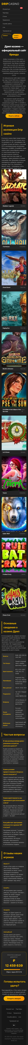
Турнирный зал (7, 31)
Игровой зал (12, 9)
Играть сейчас (14, 116)
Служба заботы (7, 23)
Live (4, 27)
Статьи (5, 16)
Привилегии (6, 20)
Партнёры (5, 13)
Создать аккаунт (16, 36)
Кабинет (5, 35)
